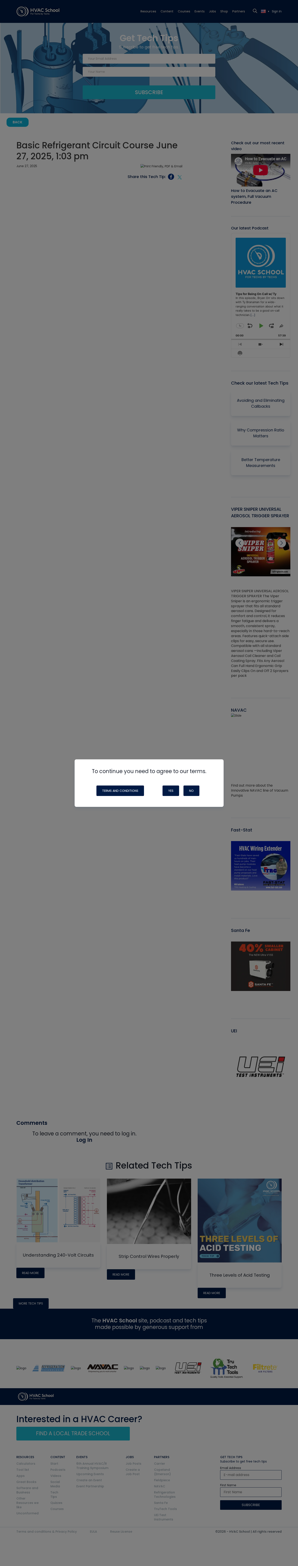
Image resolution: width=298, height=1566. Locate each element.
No (191, 791)
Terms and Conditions (120, 791)
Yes (170, 791)
